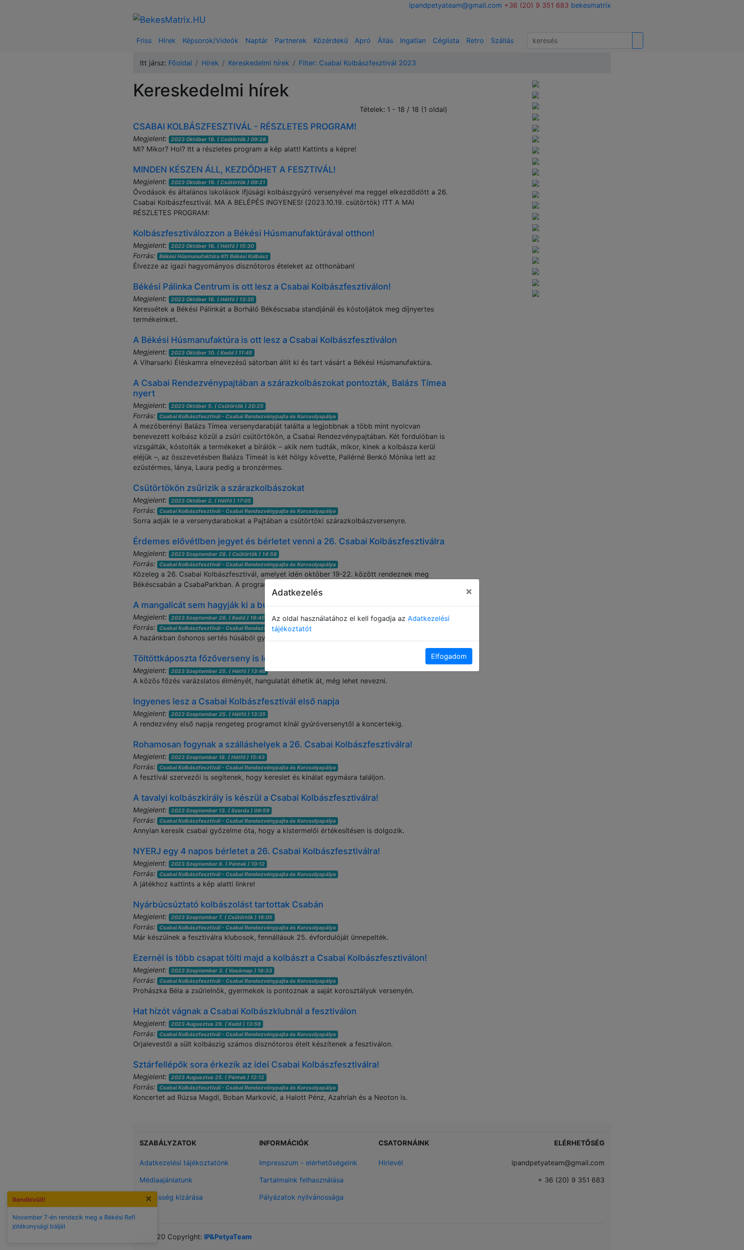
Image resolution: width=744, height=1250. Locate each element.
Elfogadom (449, 656)
